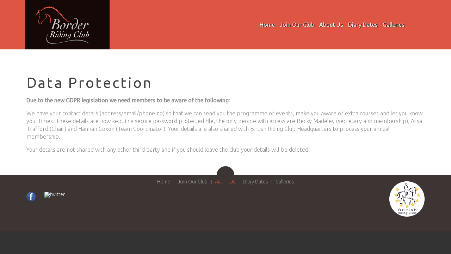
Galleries (393, 25)
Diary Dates (363, 25)
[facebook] (31, 196)
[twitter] (54, 195)
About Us (331, 25)
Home (267, 25)
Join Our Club (297, 25)
